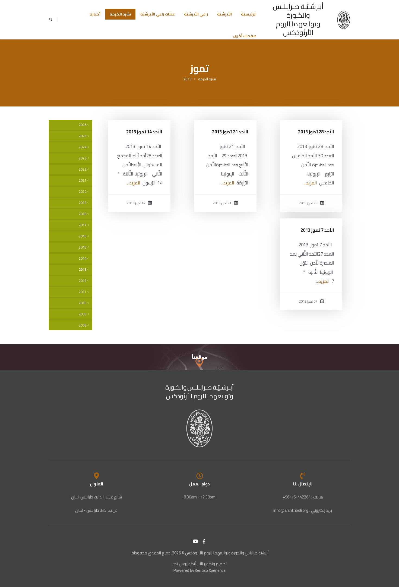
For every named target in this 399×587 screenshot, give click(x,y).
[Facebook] (204, 541)
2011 (82, 292)
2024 (82, 147)
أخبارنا (95, 14)
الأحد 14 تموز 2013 (144, 131)
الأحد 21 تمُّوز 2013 (230, 131)
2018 (82, 214)
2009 (82, 314)
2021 (82, 180)
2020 (82, 192)
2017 (82, 225)
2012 (82, 281)
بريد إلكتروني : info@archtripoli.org (302, 510)
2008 (82, 325)
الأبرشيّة (224, 14)
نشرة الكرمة (120, 14)
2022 (82, 169)
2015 (82, 247)
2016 (82, 236)
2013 (187, 79)
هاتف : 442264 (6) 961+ (303, 497)
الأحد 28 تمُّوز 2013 (316, 131)
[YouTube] (195, 541)
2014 (82, 258)
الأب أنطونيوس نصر (187, 564)
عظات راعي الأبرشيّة (157, 14)
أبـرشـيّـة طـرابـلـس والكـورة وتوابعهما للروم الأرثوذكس (298, 19)
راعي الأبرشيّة (196, 14)
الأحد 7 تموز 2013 (317, 230)
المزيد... (310, 182)
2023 (82, 158)
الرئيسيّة (248, 14)
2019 (82, 203)
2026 (82, 125)
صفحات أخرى (244, 35)
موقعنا (200, 356)
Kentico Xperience (210, 570)
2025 (82, 136)
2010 (82, 303)
